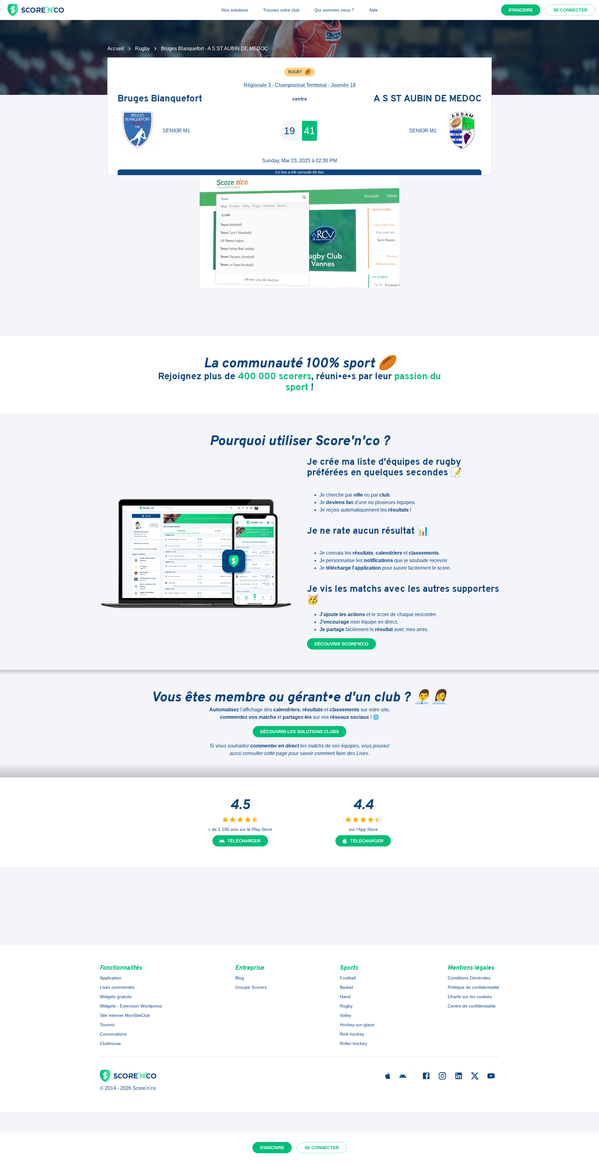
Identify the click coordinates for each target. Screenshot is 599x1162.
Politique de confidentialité (473, 987)
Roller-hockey (353, 1043)
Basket (346, 987)
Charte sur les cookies (470, 996)
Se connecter (570, 9)
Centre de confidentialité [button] (472, 1005)
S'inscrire (521, 9)
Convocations (113, 1034)
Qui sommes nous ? (334, 9)
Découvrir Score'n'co (341, 643)
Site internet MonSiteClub (125, 1015)
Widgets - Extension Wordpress (131, 1005)
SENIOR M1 (176, 130)
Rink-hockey (352, 1034)
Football (348, 977)
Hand (345, 996)
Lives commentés (117, 987)
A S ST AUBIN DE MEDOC (427, 99)
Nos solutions (235, 9)
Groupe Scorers (251, 987)
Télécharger (244, 840)
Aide (373, 9)
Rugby (142, 48)
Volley (345, 1015)
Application (110, 977)
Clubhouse (110, 1043)
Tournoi (107, 1024)
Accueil (115, 48)
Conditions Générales (469, 977)
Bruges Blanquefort (160, 99)
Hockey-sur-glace (357, 1024)
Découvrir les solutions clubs (299, 731)
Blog (239, 977)
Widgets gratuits (116, 996)
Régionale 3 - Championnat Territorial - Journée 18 (300, 85)
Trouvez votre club (281, 9)
